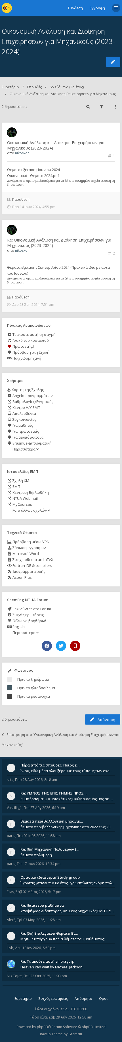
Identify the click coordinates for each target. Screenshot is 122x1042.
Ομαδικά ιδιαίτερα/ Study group (50, 877)
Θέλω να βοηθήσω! (29, 620)
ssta (10, 779)
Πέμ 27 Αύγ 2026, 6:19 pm (44, 807)
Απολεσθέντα (24, 413)
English (18, 626)
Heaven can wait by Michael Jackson (51, 967)
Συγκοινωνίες (24, 419)
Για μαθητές (22, 425)
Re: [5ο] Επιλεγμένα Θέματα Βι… (49, 933)
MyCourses (22, 504)
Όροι (103, 998)
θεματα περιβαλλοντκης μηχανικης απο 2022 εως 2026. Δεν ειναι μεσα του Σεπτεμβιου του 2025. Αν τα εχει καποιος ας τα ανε (67, 826)
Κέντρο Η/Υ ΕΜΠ (26, 407)
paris (11, 835)
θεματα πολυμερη (36, 854)
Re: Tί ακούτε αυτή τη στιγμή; (47, 961)
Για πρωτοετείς (25, 431)
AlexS (11, 919)
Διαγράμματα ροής (28, 571)
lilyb (10, 947)
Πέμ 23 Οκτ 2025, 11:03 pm (45, 975)
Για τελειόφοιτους (27, 437)
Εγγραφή (97, 7)
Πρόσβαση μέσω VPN (30, 541)
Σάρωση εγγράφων (29, 547)
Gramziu (75, 1034)
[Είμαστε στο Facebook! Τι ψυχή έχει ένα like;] (47, 646)
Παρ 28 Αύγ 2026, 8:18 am (36, 779)
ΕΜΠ (16, 486)
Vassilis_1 (14, 807)
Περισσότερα (24, 449)
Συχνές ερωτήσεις (28, 614)
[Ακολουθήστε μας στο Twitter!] (61, 646)
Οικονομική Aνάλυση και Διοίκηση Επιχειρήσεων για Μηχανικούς (63, 93)
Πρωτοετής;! (23, 346)
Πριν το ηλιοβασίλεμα (36, 687)
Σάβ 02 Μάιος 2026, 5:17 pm (38, 891)
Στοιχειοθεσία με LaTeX (32, 559)
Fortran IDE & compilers (32, 565)
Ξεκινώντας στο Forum (31, 608)
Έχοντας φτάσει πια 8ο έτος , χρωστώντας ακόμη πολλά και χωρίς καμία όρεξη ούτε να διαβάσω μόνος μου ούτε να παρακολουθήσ (67, 882)
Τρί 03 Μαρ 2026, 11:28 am (39, 919)
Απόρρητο (83, 998)
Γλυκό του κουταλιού (30, 340)
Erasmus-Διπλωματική (32, 443)
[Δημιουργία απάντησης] (113, 62)
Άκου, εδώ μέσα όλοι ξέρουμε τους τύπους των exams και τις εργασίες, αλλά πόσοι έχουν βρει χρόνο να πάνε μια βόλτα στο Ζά (67, 770)
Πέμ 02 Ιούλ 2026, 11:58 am (39, 835)
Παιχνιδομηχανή (26, 358)
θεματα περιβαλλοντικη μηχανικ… (51, 821)
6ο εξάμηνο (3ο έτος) (67, 87)
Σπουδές (34, 87)
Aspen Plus (22, 577)
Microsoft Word (25, 553)
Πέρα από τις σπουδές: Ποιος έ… (49, 765)
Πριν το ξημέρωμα (33, 679)
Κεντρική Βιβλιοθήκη (30, 492)
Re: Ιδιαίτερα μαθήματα (42, 905)
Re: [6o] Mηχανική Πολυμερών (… (49, 849)
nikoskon (22, 153)
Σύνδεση (75, 7)
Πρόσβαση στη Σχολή (30, 352)
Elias (10, 891)
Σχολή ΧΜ (20, 480)
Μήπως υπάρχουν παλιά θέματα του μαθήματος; (62, 938)
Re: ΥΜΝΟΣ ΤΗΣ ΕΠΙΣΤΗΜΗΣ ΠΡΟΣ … (53, 793)
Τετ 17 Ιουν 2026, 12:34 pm (38, 863)
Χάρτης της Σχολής (27, 389)
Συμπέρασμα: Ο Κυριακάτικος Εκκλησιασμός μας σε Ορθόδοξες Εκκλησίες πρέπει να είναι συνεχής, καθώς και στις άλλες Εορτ (67, 798)
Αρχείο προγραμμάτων (32, 395)
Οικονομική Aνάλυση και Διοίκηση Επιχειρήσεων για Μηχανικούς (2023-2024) (58, 41)
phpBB (42, 1026)
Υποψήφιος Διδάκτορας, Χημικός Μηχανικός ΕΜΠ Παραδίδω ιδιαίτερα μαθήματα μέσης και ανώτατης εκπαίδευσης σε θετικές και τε (67, 910)
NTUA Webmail (25, 498)
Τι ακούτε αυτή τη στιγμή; (34, 334)
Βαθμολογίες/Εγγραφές (32, 401)
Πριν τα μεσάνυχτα (33, 696)
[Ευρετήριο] (7, 8)
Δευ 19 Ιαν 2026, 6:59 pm (35, 947)
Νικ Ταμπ (14, 975)
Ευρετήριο (10, 87)
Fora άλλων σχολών (30, 510)
